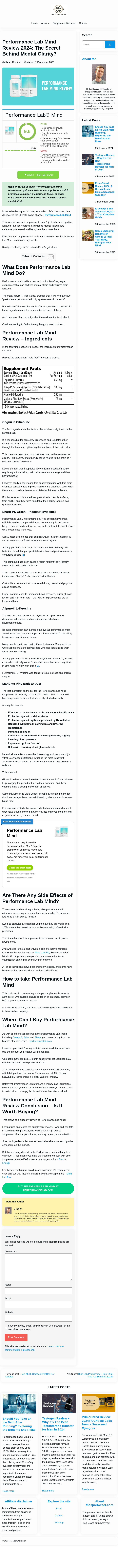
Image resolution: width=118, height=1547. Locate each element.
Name (8, 1284)
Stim (26, 1037)
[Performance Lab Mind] (61, 837)
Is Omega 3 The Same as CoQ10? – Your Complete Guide (105, 213)
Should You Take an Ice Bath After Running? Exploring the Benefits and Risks (104, 134)
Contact (59, 1515)
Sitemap (59, 1522)
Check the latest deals (20, 867)
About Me (89, 59)
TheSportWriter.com (17, 1541)
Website (9, 1312)
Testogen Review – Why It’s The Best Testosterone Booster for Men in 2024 (104, 162)
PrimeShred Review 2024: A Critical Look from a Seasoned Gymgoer (104, 189)
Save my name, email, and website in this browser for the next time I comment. (39, 1327)
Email (8, 1298)
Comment (11, 1251)
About (44, 23)
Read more (8, 1491)
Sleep (38, 1037)
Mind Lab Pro (42, 952)
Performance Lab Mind (58, 215)
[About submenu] (49, 23)
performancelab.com (41, 1041)
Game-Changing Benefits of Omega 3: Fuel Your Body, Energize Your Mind (104, 238)
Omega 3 (17, 1037)
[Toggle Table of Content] (49, 256)
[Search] (110, 44)
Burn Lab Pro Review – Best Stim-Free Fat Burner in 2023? (95, 1375)
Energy (6, 1163)
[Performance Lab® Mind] (9, 131)
